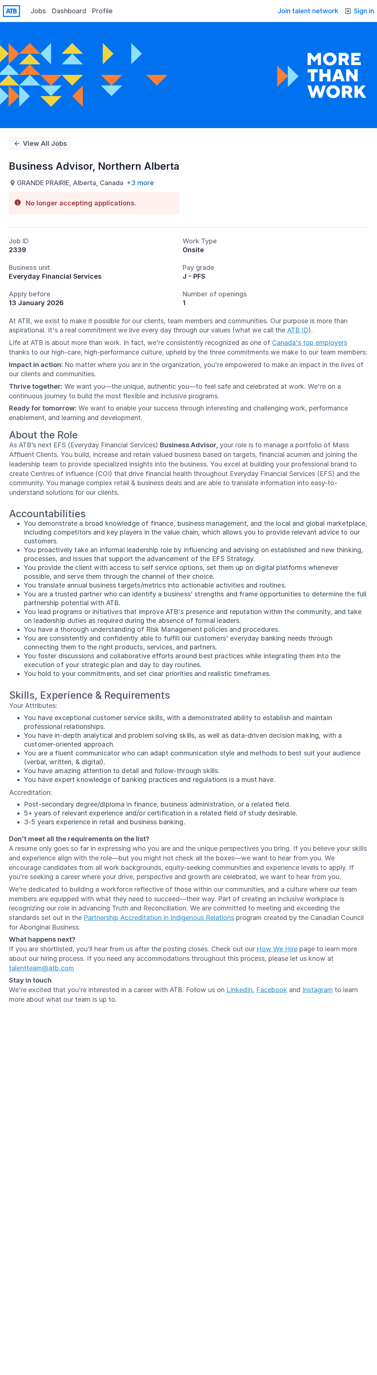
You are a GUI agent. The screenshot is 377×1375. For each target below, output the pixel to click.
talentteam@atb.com (41, 968)
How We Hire (277, 949)
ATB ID (298, 330)
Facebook (271, 990)
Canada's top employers (309, 342)
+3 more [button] (140, 183)
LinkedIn (239, 990)
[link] (12, 11)
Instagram (317, 990)
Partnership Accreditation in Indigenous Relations (159, 917)
